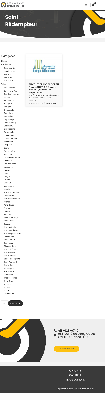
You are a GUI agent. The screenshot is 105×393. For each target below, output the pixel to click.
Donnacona (9, 135)
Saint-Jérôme (10, 249)
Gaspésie (8, 145)
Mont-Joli (8, 183)
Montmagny (9, 186)
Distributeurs (6, 64)
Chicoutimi (8, 126)
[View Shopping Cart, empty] (93, 5)
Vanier (6, 290)
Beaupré (7, 107)
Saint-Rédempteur (12, 259)
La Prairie (8, 161)
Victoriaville (9, 294)
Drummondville (10, 138)
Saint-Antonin (10, 227)
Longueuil (8, 176)
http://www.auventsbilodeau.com (44, 95)
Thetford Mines (10, 278)
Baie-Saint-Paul (10, 91)
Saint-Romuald (10, 262)
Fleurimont (8, 141)
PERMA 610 (8, 81)
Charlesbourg (10, 122)
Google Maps (50, 103)
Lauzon (7, 170)
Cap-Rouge (9, 119)
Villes (3, 84)
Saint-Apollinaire (11, 230)
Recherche (15, 303)
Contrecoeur (9, 129)
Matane (7, 179)
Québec (7, 211)
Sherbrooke (9, 271)
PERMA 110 (8, 74)
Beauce (7, 97)
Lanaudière (8, 167)
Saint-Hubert (9, 240)
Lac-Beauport (10, 164)
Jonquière (8, 154)
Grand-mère (9, 151)
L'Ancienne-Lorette (12, 157)
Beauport (8, 103)
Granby (7, 148)
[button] (86, 5)
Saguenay (8, 224)
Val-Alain (8, 284)
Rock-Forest (9, 221)
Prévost (7, 208)
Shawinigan (9, 268)
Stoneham (8, 274)
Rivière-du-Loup (11, 218)
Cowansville (9, 132)
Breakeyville (9, 110)
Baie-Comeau (10, 88)
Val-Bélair (8, 287)
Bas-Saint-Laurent (12, 94)
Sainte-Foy (8, 265)
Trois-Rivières (9, 281)
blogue (4, 61)
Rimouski (7, 214)
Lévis (6, 173)
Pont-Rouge (9, 205)
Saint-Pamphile (10, 255)
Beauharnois (9, 100)
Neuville (7, 189)
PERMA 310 (8, 77)
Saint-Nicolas (9, 252)
